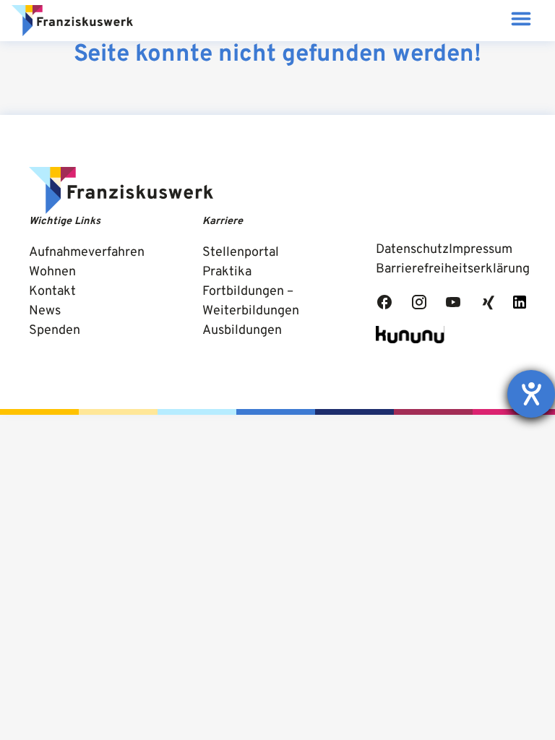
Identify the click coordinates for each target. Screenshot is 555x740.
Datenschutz (412, 249)
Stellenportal (240, 252)
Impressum (480, 249)
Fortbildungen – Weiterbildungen (250, 301)
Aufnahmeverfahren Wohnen (87, 262)
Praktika (226, 272)
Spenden (54, 330)
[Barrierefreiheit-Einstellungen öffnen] (531, 394)
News (45, 311)
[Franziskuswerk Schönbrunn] (72, 21)
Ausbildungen (242, 330)
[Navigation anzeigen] (520, 20)
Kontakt (52, 291)
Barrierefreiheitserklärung (453, 269)
